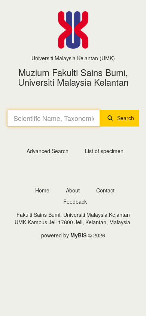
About (73, 190)
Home (42, 190)
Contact (105, 190)
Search (123, 118)
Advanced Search (48, 151)
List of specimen (104, 151)
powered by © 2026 (73, 235)
